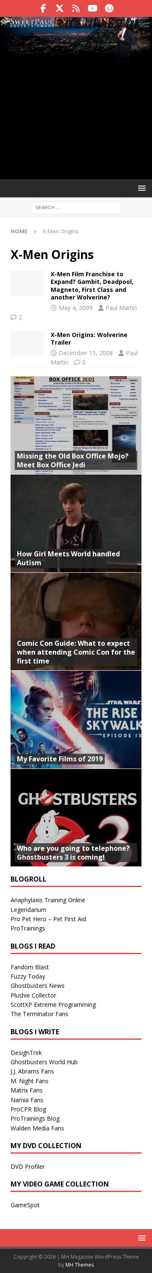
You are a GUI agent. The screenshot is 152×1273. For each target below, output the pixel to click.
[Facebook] (43, 8)
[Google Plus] (76, 8)
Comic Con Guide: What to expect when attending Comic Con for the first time (76, 652)
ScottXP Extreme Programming (53, 1005)
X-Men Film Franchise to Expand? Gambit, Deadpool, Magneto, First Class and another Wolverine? (92, 285)
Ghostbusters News (38, 986)
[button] (140, 187)
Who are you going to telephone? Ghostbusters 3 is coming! (73, 853)
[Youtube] (92, 8)
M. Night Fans (30, 1081)
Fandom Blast (30, 967)
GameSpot (25, 1205)
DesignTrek (26, 1053)
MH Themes (79, 1264)
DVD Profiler (28, 1166)
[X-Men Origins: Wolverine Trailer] (27, 343)
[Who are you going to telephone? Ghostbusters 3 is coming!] (76, 818)
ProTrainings (28, 928)
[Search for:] (76, 207)
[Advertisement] (76, 109)
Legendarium (28, 910)
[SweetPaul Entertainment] (76, 23)
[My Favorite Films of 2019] (76, 719)
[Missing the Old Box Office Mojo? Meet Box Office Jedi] (76, 425)
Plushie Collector (33, 995)
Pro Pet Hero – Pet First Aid (48, 919)
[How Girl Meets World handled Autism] (76, 523)
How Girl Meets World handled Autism (68, 558)
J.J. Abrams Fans (32, 1071)
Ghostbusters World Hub (44, 1062)
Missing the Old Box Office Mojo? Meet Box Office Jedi (72, 460)
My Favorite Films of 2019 (60, 758)
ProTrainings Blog (35, 1118)
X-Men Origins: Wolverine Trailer (89, 338)
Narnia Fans (27, 1100)
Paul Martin (121, 308)
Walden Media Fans (37, 1128)
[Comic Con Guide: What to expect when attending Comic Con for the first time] (76, 621)
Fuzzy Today (28, 976)
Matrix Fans (27, 1090)
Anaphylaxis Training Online (48, 900)
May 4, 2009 (75, 308)
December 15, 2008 (86, 353)
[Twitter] (59, 8)
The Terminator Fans (39, 1014)
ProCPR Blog (28, 1109)
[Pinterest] (109, 8)
